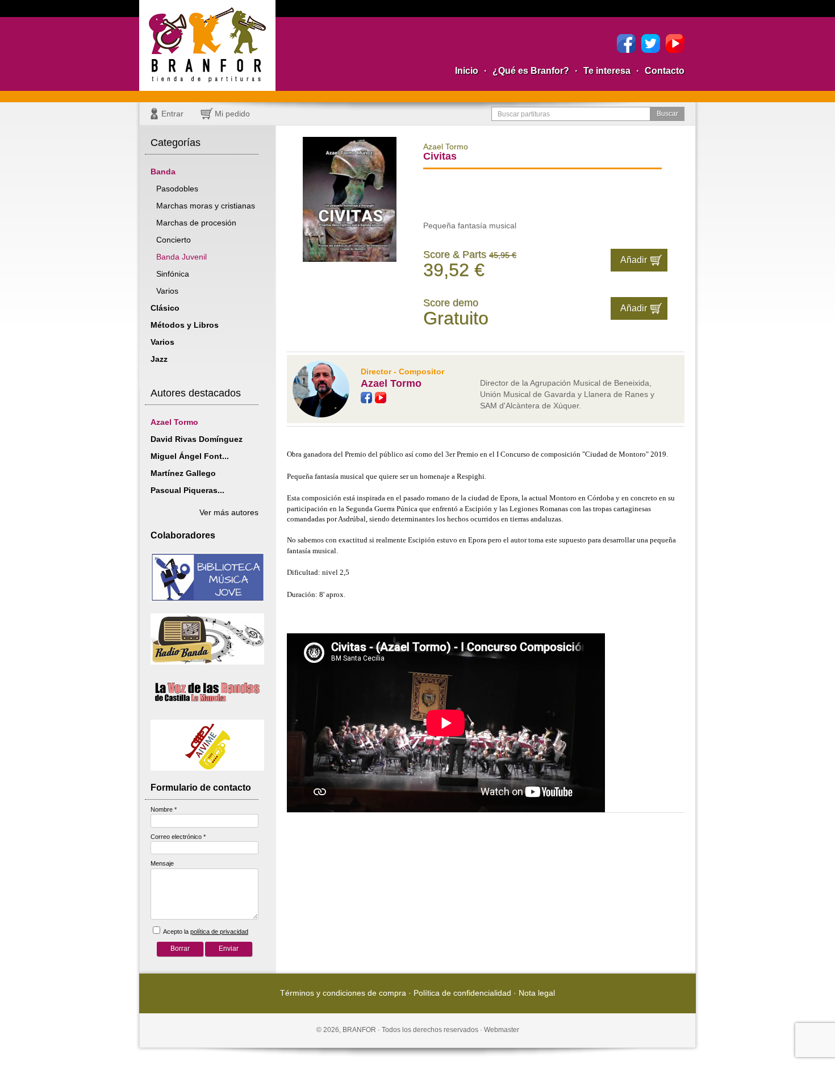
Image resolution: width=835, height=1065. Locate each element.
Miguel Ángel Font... (190, 456)
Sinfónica (172, 273)
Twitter (650, 43)
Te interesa (607, 71)
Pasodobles (177, 188)
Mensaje (162, 863)
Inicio (466, 71)
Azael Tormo (174, 422)
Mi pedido (232, 113)
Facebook (626, 43)
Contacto (664, 71)
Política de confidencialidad (462, 992)
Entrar (172, 113)
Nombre (164, 809)
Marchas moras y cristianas (205, 205)
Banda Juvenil (181, 256)
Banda (163, 171)
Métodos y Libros (185, 324)
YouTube (675, 43)
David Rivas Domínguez (197, 439)
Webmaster (501, 1030)
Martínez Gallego (183, 473)
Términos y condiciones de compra (343, 992)
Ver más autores (228, 512)
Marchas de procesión (196, 222)
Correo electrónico (178, 836)
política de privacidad (219, 931)
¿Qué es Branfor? (530, 71)
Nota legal (537, 992)
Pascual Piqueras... (187, 490)
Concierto (173, 239)
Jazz (159, 359)
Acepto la (205, 931)
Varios (167, 290)
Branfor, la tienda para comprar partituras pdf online (207, 45)
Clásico (165, 307)
